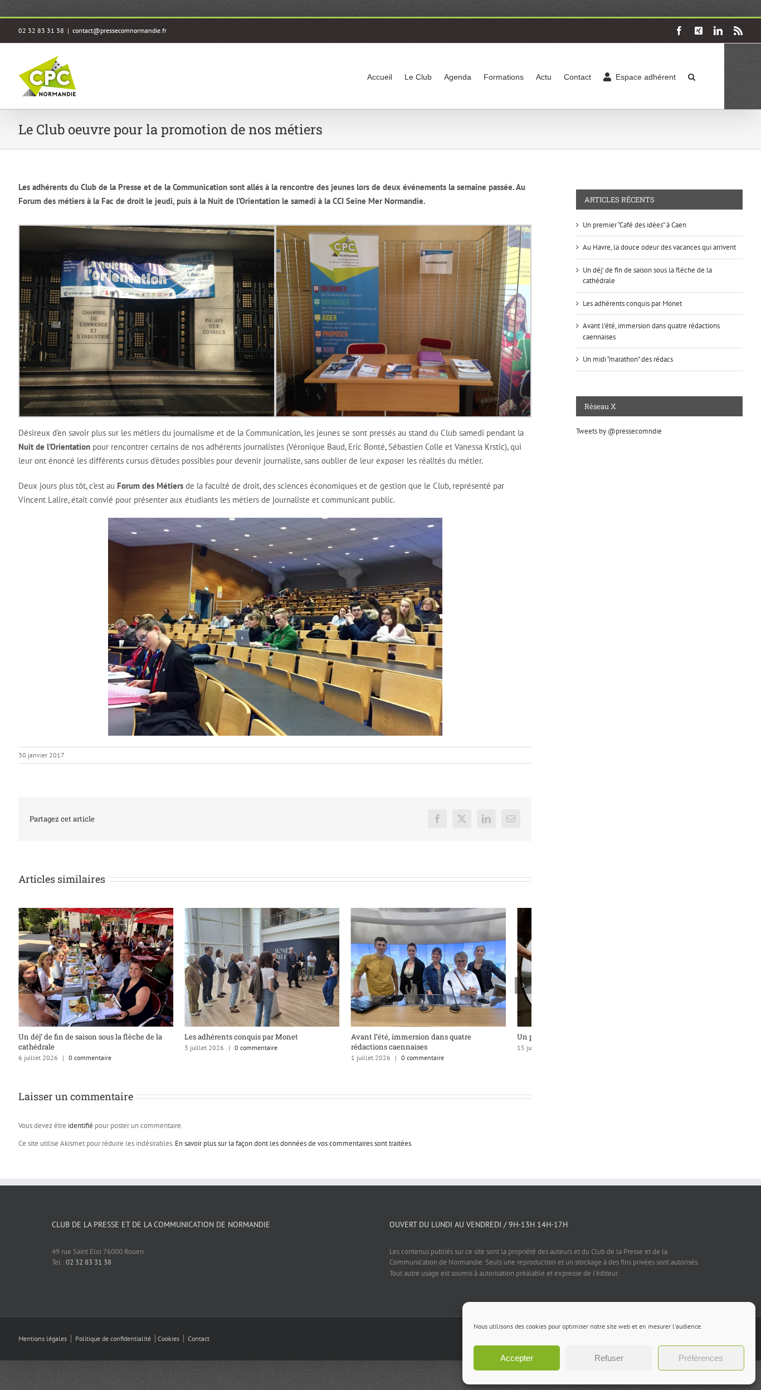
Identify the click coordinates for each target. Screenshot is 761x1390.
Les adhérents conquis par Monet (250, 1043)
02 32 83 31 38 (88, 1269)
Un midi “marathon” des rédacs (628, 359)
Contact (198, 1345)
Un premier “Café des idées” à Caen (634, 225)
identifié (80, 1132)
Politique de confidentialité (113, 1345)
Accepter (516, 1358)
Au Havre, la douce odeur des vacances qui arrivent (659, 247)
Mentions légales (42, 1345)
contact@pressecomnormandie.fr (119, 30)
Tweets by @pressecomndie (619, 431)
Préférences (701, 1358)
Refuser (608, 1358)
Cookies (168, 1345)
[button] (691, 76)
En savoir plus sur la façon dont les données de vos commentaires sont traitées (293, 1150)
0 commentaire (90, 1064)
